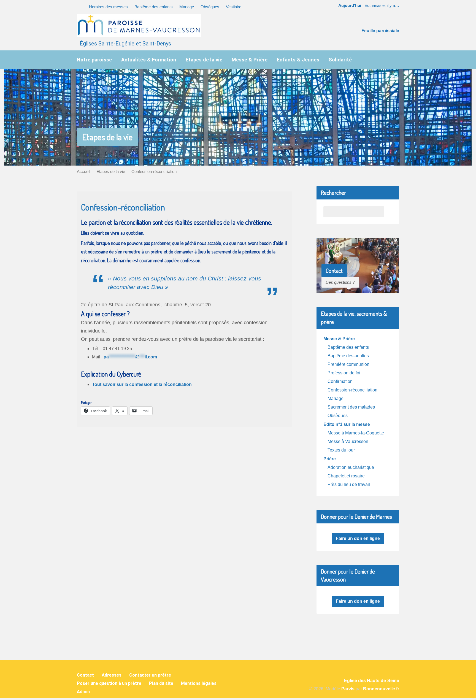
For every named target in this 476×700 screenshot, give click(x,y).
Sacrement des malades (351, 407)
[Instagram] (246, 637)
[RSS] (214, 637)
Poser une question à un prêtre (109, 683)
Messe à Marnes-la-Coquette (356, 433)
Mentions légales (199, 683)
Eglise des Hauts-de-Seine (371, 680)
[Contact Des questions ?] (358, 289)
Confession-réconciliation (154, 171)
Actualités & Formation (148, 59)
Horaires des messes (108, 6)
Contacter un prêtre (150, 675)
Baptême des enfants (153, 6)
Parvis (348, 689)
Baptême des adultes (348, 355)
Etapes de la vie (204, 59)
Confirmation (340, 381)
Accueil (83, 171)
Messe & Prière (249, 59)
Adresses (111, 675)
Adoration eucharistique (351, 467)
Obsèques (210, 6)
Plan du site (161, 683)
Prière (329, 458)
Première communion (348, 364)
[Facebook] (230, 637)
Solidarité (340, 59)
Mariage (186, 6)
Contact (85, 675)
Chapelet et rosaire (346, 476)
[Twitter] (262, 637)
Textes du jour (341, 450)
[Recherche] (79, 5)
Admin (83, 691)
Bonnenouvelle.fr (381, 689)
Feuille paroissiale (380, 30)
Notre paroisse (94, 59)
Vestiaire (233, 6)
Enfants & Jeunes (298, 59)
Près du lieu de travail (349, 484)
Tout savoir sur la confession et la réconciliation (142, 384)
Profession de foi (344, 373)
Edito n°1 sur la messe (346, 424)
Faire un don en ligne (358, 538)
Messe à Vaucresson (348, 441)
